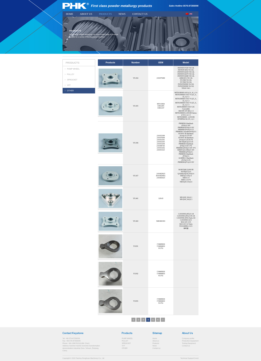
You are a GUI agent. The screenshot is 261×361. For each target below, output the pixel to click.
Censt (196, 358)
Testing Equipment (189, 343)
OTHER (70, 91)
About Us (86, 14)
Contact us (156, 348)
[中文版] (187, 14)
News (122, 14)
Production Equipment (190, 341)
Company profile (188, 338)
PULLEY (70, 74)
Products (105, 14)
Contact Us (139, 14)
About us (156, 341)
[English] (190, 14)
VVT (69, 85)
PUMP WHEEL (73, 69)
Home (69, 14)
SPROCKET (72, 80)
